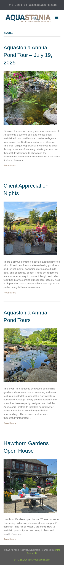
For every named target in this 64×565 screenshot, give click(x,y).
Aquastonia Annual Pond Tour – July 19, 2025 (28, 55)
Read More (10, 165)
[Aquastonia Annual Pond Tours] (30, 355)
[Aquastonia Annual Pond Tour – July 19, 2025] (30, 97)
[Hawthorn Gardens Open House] (30, 485)
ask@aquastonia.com (39, 560)
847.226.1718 (21, 560)
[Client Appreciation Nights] (30, 228)
